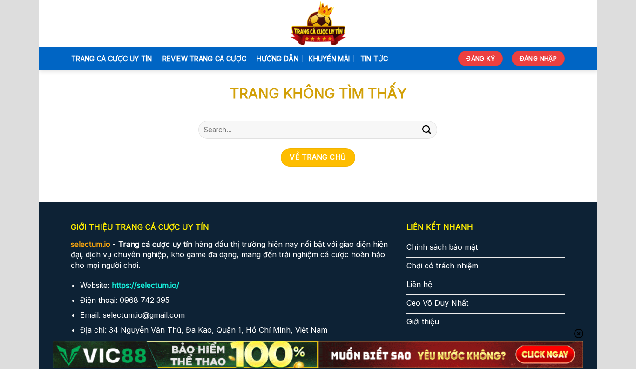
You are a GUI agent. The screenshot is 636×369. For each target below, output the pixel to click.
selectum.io (90, 244)
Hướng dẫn (277, 58)
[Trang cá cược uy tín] (318, 23)
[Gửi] (426, 130)
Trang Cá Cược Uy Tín (111, 58)
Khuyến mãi (329, 58)
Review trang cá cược (204, 58)
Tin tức (374, 58)
